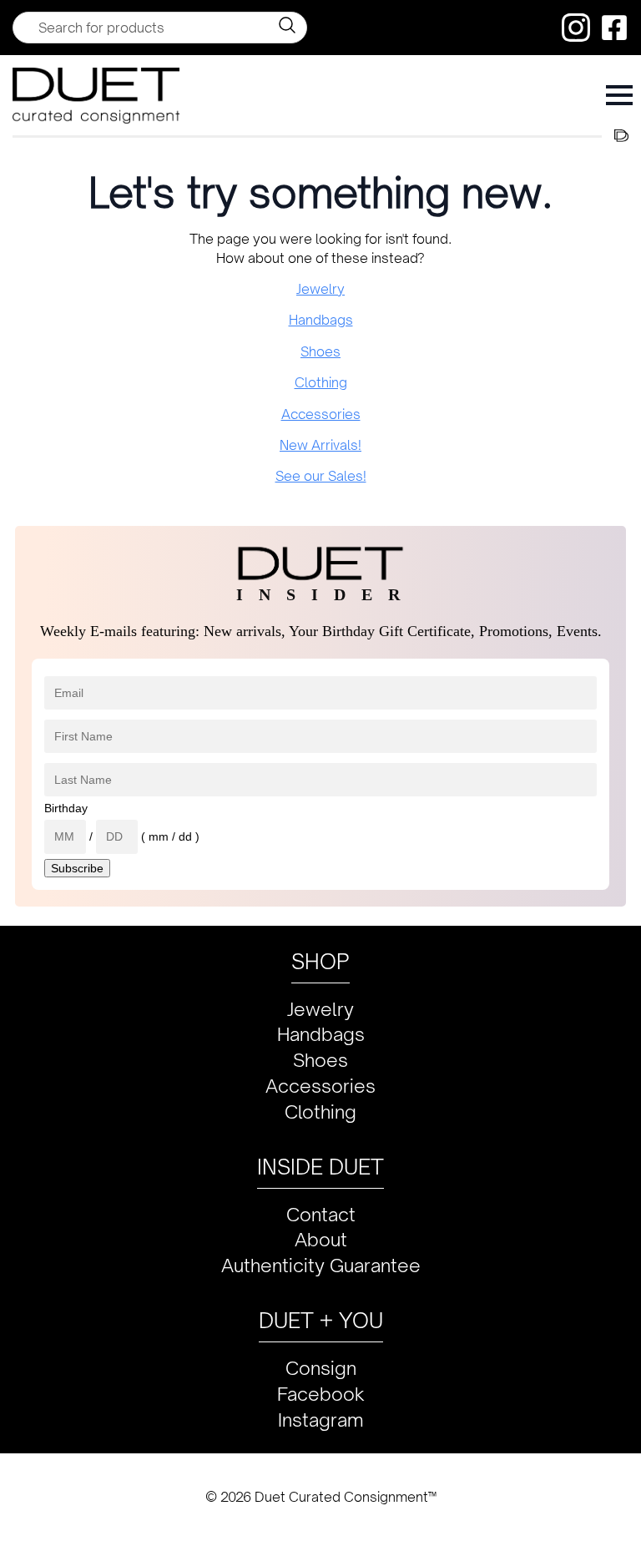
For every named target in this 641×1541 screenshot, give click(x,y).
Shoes (320, 351)
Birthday (66, 808)
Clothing (321, 382)
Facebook (321, 1393)
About (321, 1239)
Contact (321, 1214)
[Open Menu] (619, 95)
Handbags (321, 319)
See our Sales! (320, 475)
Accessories (321, 414)
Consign (320, 1368)
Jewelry (320, 288)
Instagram (321, 1419)
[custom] (576, 27)
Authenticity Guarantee (321, 1265)
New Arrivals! (320, 445)
